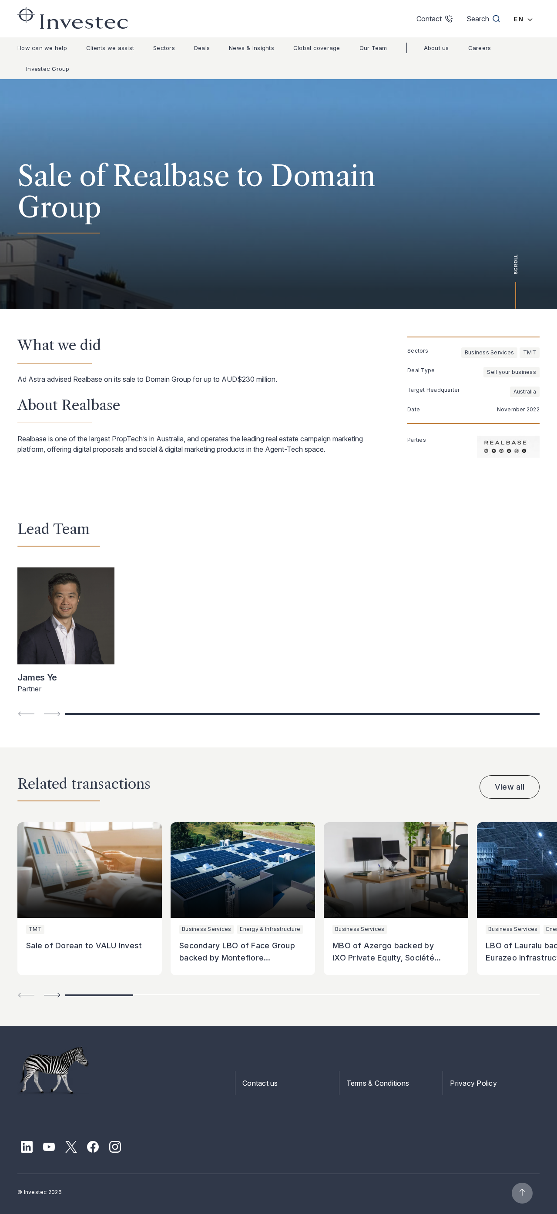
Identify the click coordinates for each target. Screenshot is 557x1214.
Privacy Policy (473, 1083)
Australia (524, 391)
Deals (202, 47)
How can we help (42, 47)
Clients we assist (110, 47)
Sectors (164, 47)
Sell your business (511, 372)
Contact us (260, 1083)
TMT (529, 352)
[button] (52, 995)
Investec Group (48, 68)
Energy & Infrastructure (270, 929)
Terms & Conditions (377, 1083)
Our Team (373, 47)
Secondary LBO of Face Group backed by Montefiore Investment (237, 957)
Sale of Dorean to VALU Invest (84, 945)
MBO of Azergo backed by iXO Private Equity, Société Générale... (383, 957)
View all (509, 786)
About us (436, 47)
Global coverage (316, 47)
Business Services (489, 352)
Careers (479, 47)
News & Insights (251, 47)
